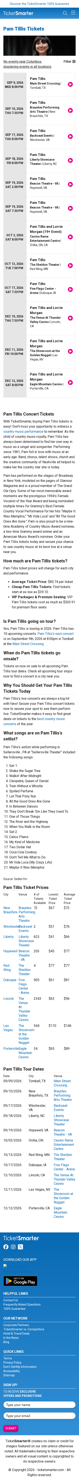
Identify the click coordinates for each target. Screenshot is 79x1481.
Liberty (8, 937)
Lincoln (8, 999)
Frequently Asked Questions (22, 1304)
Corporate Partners (16, 1325)
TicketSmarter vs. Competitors (23, 1329)
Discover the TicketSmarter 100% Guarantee (39, 4)
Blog (6, 1342)
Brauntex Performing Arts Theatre (63, 1095)
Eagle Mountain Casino (25, 1053)
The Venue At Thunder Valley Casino (24, 1009)
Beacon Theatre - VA (24, 955)
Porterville (11, 1049)
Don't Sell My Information (20, 1366)
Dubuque (9, 980)
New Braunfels (10, 910)
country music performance (23, 432)
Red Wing (7, 968)
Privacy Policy (12, 1362)
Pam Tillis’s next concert (55, 634)
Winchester (11, 927)
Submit (10, 1428)
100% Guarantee (14, 1308)
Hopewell (10, 951)
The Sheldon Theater (25, 970)
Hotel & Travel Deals (16, 1333)
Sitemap (9, 1375)
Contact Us (10, 1300)
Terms (7, 1358)
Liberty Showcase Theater (26, 941)
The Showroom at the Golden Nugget (26, 1034)
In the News (11, 1337)
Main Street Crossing (28, 644)
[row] (39, 85)
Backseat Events (25, 929)
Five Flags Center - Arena (24, 986)
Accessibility (11, 1371)
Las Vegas (8, 1028)
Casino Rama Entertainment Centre (64, 1144)
